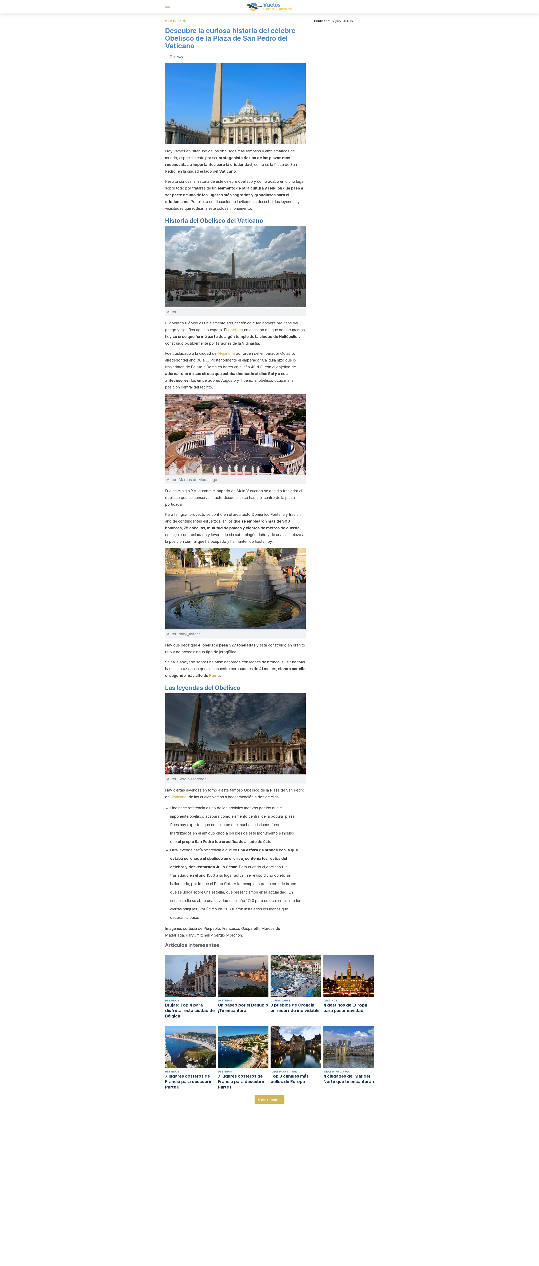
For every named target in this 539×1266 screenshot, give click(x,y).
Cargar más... (269, 1099)
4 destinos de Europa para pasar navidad (345, 1008)
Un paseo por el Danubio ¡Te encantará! (243, 1008)
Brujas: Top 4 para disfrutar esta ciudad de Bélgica (190, 1011)
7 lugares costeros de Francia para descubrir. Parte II (189, 1082)
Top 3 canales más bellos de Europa (290, 1079)
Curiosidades (280, 1000)
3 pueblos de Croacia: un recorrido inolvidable (295, 1008)
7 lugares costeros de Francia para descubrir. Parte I (241, 1082)
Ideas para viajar (176, 20)
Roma (214, 675)
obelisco (236, 330)
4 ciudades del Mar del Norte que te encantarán (348, 1079)
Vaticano (179, 797)
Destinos (172, 1000)
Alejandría (226, 353)
